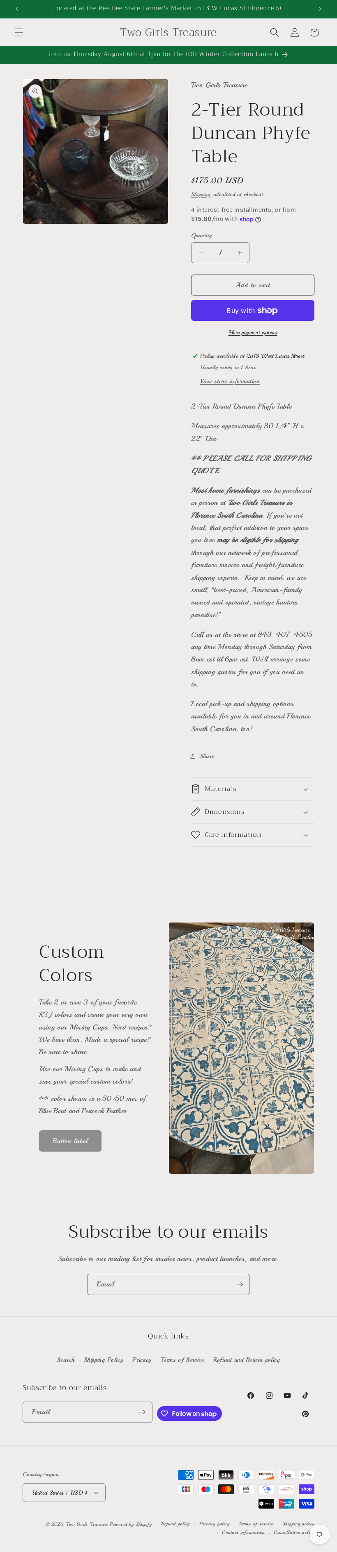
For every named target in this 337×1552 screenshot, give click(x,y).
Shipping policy (298, 1524)
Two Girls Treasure (88, 1524)
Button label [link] (70, 1140)
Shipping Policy (103, 1360)
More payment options (253, 332)
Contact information (243, 1532)
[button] (19, 32)
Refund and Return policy (246, 1360)
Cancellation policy (294, 1532)
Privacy (142, 1360)
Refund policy (175, 1524)
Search (65, 1360)
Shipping (200, 194)
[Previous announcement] (17, 9)
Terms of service (256, 1524)
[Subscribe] (239, 1284)
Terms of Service (182, 1360)
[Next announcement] (320, 9)
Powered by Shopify (131, 1524)
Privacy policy (214, 1524)
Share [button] (206, 756)
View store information (230, 381)
